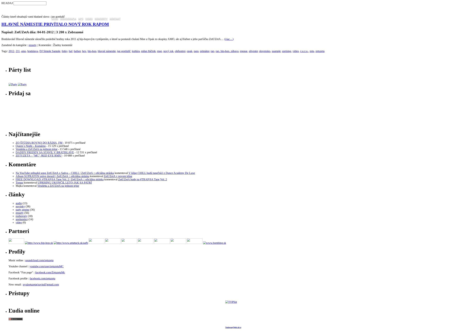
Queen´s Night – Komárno (31, 145)
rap (212, 51)
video (296, 51)
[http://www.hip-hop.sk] (39, 242)
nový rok (168, 51)
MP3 (80, 18)
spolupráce (22, 219)
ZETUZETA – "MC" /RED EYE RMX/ (39, 155)
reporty (33, 45)
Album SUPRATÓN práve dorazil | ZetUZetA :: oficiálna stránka (52, 176)
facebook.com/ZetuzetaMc (50, 272)
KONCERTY (101, 18)
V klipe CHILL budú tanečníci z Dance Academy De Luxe (162, 173)
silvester (253, 51)
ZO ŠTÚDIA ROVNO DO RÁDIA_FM (39, 142)
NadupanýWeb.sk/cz (233, 327)
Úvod (55, 18)
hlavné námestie (107, 51)
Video (89, 18)
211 (18, 51)
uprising (286, 51)
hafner (77, 51)
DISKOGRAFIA (68, 18)
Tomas (19, 182)
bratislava (32, 51)
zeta (312, 51)
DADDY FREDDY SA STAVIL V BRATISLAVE (45, 152)
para (196, 51)
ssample (276, 51)
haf (70, 51)
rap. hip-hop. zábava (227, 51)
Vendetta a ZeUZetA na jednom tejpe (36, 149)
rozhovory (21, 216)
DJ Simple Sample (49, 51)
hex (84, 51)
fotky (64, 51)
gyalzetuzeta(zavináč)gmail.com (41, 284)
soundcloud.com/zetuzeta (39, 260)
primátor (204, 51)
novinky (20, 206)
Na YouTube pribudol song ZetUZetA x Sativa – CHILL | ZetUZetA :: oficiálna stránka (65, 173)
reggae (243, 51)
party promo (22, 209)
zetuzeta (320, 51)
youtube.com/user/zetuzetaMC (47, 266)
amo (23, 51)
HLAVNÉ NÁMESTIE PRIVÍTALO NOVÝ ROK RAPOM (55, 24)
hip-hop (92, 51)
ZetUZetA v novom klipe (118, 176)
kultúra (136, 51)
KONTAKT (115, 18)
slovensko (264, 51)
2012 (11, 51)
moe (159, 51)
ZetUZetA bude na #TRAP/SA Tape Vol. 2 (142, 179)
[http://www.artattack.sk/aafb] (71, 242)
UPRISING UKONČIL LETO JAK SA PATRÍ (65, 182)
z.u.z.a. (304, 51)
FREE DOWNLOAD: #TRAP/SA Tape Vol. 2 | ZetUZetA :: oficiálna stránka (60, 179)
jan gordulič (123, 51)
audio (19, 203)
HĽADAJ (7, 3)
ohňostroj (180, 51)
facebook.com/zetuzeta (42, 278)
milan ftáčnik (148, 51)
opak (189, 51)
